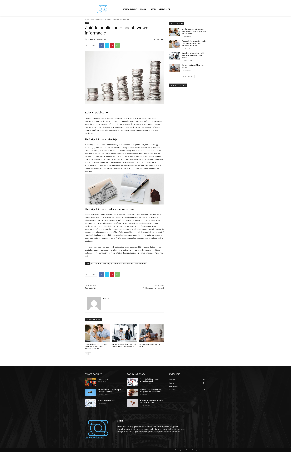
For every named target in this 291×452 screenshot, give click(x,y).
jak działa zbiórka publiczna (100, 263)
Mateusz (92, 39)
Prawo (97, 19)
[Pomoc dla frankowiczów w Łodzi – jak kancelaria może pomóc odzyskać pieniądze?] (97, 333)
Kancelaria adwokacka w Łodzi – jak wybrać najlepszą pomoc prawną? (193, 55)
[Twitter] (107, 45)
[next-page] (89, 353)
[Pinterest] (112, 45)
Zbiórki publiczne (140, 263)
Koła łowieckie (90, 288)
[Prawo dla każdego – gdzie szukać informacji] (132, 382)
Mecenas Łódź (103, 379)
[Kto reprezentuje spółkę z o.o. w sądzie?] (151, 333)
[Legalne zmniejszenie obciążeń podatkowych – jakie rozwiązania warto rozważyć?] (174, 32)
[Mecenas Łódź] (90, 382)
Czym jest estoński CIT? (106, 400)
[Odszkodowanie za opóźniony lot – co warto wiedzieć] (90, 392)
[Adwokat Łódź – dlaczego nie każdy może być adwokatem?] (132, 392)
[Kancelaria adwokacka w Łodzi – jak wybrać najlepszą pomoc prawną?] (124, 333)
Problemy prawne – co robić (153, 288)
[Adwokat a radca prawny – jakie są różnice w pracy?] (132, 403)
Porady (87, 341)
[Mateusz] (86, 39)
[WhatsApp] (117, 45)
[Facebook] (101, 45)
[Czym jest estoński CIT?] (90, 403)
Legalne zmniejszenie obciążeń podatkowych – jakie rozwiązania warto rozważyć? (194, 31)
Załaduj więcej (187, 76)
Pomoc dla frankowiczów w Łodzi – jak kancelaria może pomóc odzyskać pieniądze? (97, 346)
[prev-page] (86, 353)
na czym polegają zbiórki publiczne (122, 263)
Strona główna (89, 19)
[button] (203, 9)
